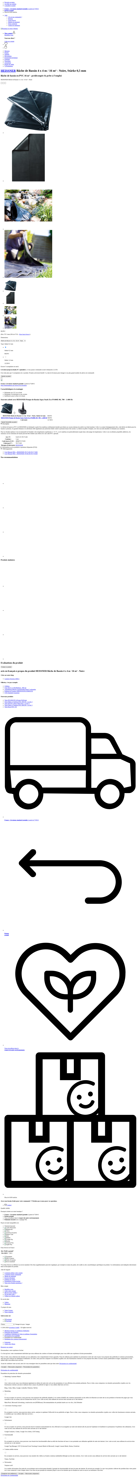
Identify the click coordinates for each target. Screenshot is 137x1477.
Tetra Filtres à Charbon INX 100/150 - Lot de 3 (18, 702)
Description (5, 424)
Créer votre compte (10, 1291)
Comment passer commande (12, 1274)
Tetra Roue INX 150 (10, 707)
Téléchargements (7, 449)
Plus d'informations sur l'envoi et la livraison (14, 385)
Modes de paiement (14, 22)
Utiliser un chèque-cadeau (12, 1296)
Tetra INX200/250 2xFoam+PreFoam (15, 700)
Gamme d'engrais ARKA (11, 679)
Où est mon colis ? (9, 1294)
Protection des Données (11, 1332)
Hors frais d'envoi (24, 334)
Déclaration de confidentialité (68, 1363)
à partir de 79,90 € (21, 9)
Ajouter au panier (6, 376)
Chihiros (7, 686)
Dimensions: (4, 337)
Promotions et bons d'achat (12, 1281)
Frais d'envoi (12, 20)
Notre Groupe (8, 1310)
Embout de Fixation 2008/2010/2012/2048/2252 (18, 691)
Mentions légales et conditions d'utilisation (16, 1331)
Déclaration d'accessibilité (12, 1336)
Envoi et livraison (9, 1278)
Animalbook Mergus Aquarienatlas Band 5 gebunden (20, 689)
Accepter (3, 1367)
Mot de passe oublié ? (10, 1292)
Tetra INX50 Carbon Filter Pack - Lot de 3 (17, 703)
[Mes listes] (5, 44)
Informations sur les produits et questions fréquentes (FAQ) (19, 447)
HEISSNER (8, 70)
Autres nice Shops (9, 1344)
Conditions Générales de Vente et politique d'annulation (20, 1334)
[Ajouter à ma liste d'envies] (1, 378)
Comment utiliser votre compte (13, 1273)
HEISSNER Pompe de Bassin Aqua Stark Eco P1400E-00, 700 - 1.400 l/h (24, 418)
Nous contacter (12, 24)
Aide (5, 15)
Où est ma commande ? (15, 17)
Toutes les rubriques (14, 25)
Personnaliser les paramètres (31, 1367)
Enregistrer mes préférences (9, 1473)
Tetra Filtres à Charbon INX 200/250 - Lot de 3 (18, 705)
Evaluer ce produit (6, 667)
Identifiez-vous (8, 35)
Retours (10, 19)
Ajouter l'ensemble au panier (9, 422)
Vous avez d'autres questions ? (13, 1283)
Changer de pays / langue (22, 1324)
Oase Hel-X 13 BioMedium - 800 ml (15, 688)
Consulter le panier (10, 5)
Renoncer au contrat (7, 1347)
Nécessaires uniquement (15, 1367)
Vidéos (6, 1302)
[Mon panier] (70, 47)
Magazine (7, 1304)
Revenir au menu (9, 2)
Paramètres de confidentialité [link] (12, 1337)
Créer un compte (9, 41)
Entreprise (7, 1342)
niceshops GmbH (14, 1327)
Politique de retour (9, 1279)
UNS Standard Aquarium (11, 693)
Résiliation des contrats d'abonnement (15, 1339)
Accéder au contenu (10, 4)
